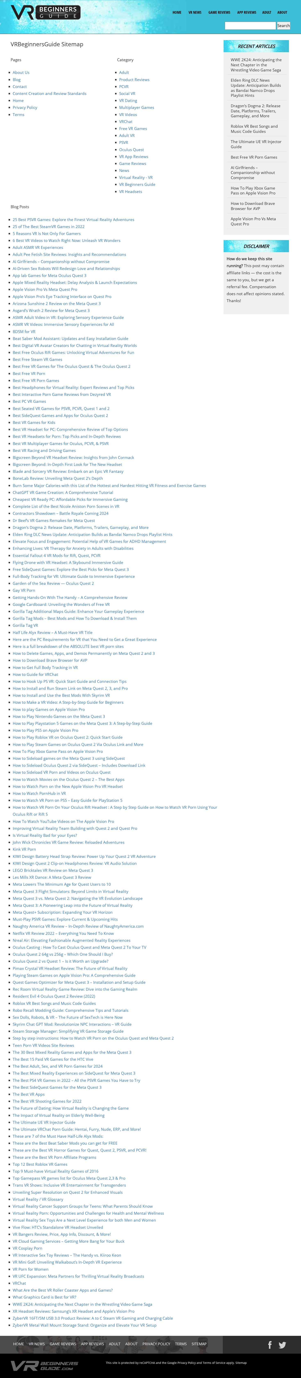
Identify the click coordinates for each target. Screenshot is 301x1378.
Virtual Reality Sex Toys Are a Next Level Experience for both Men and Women (84, 1220)
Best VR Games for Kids (34, 422)
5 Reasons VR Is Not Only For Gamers (47, 233)
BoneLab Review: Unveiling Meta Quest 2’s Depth (58, 478)
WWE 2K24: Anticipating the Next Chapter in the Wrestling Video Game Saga (82, 1304)
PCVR (124, 86)
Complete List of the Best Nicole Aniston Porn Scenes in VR (66, 506)
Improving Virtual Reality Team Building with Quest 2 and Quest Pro (75, 828)
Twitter (282, 1344)
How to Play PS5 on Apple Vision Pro (45, 730)
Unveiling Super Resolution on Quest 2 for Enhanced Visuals (68, 1192)
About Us (21, 72)
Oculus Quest (131, 149)
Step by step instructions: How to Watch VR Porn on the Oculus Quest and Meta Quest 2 (93, 1038)
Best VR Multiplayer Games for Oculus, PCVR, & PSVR (61, 443)
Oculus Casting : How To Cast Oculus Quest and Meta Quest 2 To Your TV (79, 947)
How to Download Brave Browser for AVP (50, 660)
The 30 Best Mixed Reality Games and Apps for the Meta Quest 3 (72, 1052)
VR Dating (128, 100)
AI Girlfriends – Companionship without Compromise (61, 261)
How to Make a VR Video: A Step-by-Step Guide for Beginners (68, 702)
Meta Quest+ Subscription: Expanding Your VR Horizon (63, 912)
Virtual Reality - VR (136, 177)
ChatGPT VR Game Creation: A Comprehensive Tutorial (63, 492)
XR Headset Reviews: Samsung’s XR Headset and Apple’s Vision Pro (74, 1311)
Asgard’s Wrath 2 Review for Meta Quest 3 (51, 310)
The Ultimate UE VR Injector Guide (44, 1122)
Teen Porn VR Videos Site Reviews (43, 1045)
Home (176, 12)
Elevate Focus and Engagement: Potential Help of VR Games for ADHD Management (89, 541)
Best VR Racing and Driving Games (44, 450)
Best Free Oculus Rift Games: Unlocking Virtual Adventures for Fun (73, 352)
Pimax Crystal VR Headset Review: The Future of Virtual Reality (70, 968)
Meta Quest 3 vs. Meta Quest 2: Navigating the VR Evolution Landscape (78, 898)
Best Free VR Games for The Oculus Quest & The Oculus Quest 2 (71, 366)
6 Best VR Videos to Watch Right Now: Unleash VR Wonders (66, 240)
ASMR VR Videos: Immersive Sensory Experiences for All (63, 324)
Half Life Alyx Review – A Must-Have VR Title (53, 632)
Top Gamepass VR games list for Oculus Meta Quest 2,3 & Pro (69, 1178)
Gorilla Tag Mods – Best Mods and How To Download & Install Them (75, 618)
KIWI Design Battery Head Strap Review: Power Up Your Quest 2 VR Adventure (84, 856)
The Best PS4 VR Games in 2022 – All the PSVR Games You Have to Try (76, 1080)
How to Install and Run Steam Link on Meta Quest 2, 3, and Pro (70, 688)
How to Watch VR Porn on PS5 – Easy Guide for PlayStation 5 (67, 800)
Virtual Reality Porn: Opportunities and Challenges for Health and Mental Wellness (88, 1213)
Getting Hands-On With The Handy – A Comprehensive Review (70, 597)
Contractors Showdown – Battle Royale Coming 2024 (61, 513)
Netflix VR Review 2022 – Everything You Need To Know (63, 933)
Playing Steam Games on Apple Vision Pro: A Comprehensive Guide (74, 975)
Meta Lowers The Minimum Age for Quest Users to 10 (62, 884)
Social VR (127, 93)
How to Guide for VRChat (35, 674)
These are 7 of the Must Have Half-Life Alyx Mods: (58, 1136)
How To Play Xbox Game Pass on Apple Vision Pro (58, 751)
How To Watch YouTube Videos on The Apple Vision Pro (63, 821)
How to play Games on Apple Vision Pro (49, 709)
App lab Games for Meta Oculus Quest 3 (49, 275)
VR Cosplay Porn (27, 1248)
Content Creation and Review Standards (49, 93)
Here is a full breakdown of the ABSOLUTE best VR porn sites (68, 646)
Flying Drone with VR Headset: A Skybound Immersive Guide (68, 562)
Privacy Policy (25, 107)
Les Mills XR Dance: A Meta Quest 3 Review (52, 877)
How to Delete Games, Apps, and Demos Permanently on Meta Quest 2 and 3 (84, 653)
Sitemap (199, 1343)
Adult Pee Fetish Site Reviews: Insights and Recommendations (69, 254)
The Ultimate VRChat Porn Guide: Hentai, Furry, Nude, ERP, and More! (77, 1129)
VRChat (125, 121)
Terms (18, 114)
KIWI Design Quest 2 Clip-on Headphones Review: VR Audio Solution (75, 863)
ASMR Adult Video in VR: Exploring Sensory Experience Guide (68, 317)
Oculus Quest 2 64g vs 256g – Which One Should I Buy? (63, 954)
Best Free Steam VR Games (37, 359)
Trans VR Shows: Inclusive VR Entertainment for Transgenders (69, 1185)
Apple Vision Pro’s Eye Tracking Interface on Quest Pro (62, 296)
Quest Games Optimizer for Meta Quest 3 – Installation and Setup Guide (79, 982)
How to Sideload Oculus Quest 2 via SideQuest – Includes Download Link (79, 765)
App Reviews (246, 12)
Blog (16, 79)
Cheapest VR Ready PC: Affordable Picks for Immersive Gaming (70, 499)
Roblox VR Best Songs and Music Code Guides (54, 1003)
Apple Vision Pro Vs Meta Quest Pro (45, 289)
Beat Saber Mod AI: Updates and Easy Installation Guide (70, 338)
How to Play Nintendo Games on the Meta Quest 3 (59, 716)
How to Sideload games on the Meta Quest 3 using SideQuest (69, 758)
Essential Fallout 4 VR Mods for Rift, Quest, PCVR (57, 555)
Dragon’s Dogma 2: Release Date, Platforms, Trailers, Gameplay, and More (81, 527)
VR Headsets (130, 191)
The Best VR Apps (29, 1094)
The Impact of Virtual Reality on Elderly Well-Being (58, 1115)
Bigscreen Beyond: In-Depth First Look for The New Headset (67, 464)
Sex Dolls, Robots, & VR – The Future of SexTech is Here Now (68, 1017)
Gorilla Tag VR (25, 625)
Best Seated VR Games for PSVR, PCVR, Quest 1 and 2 (61, 408)
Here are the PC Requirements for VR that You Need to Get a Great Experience (85, 639)
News (124, 170)
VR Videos (128, 114)
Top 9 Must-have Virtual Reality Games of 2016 (55, 1171)
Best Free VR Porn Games (36, 380)
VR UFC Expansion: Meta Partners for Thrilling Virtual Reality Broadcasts (78, 1276)
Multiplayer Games (136, 107)
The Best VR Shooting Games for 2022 (47, 1101)
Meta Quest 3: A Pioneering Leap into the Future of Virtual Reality (72, 905)
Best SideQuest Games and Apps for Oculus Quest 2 (60, 415)
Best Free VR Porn (29, 373)
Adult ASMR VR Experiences (38, 247)
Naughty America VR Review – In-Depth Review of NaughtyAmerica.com (78, 926)
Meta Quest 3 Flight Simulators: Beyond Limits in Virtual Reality (70, 891)
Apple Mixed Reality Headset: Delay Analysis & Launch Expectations (75, 282)
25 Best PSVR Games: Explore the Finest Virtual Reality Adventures (73, 219)
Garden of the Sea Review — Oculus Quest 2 (53, 583)
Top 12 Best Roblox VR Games (40, 1164)
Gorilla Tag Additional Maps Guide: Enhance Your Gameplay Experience (78, 611)
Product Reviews (134, 79)
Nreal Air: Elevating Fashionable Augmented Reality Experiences (71, 940)
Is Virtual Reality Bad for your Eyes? (45, 835)
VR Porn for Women (31, 1269)
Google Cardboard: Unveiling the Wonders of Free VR (61, 604)
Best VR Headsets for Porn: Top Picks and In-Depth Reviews (67, 436)
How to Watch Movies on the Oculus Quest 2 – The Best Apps (68, 779)
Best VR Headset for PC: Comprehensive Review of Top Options (70, 429)
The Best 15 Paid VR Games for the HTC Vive (53, 1059)
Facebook (270, 1344)
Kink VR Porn (24, 849)
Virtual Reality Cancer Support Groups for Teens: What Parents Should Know (83, 1206)
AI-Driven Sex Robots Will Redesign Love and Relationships (66, 268)
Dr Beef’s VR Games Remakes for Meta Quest (54, 520)
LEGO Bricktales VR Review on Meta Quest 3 (53, 870)
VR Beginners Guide (137, 184)
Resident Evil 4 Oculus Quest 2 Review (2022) (54, 996)
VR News (194, 12)
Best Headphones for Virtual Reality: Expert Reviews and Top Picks (73, 387)
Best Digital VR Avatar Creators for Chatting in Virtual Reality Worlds (75, 345)
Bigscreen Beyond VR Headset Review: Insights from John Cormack (73, 457)
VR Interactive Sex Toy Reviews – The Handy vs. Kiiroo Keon (67, 1255)
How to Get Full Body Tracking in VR (45, 667)
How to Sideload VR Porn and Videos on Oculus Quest (62, 772)
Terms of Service (214, 1363)
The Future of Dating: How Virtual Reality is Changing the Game (71, 1108)
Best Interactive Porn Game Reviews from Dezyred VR (62, 394)
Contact (20, 86)
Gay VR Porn (24, 590)
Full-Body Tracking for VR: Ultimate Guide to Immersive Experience (74, 576)
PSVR (123, 142)
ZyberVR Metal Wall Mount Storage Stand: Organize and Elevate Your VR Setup (85, 1325)
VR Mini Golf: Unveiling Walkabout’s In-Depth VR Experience (67, 1262)
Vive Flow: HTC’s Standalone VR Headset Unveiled (58, 1227)
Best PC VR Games (29, 401)
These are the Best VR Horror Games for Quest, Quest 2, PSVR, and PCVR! (79, 1150)
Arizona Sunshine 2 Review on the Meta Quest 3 (57, 303)
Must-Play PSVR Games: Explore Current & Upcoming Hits (65, 919)
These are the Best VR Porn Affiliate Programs (55, 1157)
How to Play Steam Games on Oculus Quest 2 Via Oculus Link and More (78, 744)
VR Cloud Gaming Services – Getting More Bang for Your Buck (68, 1241)
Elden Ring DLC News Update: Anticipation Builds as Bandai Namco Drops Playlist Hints (92, 534)
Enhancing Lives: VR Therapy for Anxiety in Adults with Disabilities (73, 548)
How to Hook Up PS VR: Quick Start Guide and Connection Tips (70, 681)
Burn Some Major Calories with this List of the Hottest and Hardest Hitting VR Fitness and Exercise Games (109, 485)
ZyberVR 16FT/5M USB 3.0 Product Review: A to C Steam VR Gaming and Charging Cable (93, 1318)
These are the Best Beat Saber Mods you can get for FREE (65, 1143)
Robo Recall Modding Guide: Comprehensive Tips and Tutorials (70, 1010)
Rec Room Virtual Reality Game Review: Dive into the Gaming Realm (75, 989)
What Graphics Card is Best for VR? (44, 1297)
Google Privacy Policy (181, 1363)
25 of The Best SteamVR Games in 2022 (49, 226)
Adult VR (127, 135)
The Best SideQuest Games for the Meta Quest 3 (57, 1087)
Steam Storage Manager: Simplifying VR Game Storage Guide (68, 1031)
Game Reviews (218, 12)
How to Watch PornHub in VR (39, 793)
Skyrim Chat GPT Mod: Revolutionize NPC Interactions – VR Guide (72, 1024)
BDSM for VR (24, 331)
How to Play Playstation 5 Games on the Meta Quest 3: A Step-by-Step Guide (82, 723)
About (282, 12)
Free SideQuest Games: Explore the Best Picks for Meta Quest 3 (71, 569)
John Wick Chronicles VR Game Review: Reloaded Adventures (68, 842)
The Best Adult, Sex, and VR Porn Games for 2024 (58, 1066)
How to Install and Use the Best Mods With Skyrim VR (61, 695)
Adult (266, 12)
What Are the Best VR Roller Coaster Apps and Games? (63, 1290)
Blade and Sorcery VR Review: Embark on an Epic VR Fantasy (68, 471)
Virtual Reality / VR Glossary (38, 1199)
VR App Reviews (133, 156)
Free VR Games (133, 128)
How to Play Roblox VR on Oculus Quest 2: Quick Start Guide (68, 737)
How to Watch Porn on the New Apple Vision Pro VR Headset (68, 786)
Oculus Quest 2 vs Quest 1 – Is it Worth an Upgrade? (60, 961)
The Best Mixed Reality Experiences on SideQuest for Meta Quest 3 (74, 1073)
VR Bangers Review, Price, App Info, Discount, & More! (62, 1234)
